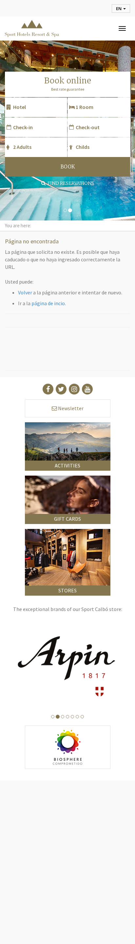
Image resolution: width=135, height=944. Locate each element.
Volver (25, 292)
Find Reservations (70, 183)
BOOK (68, 167)
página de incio (48, 303)
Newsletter (70, 408)
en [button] (119, 8)
